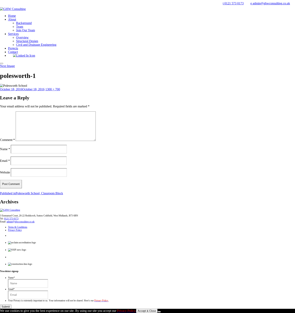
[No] (159, 311)
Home (12, 15)
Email (5, 160)
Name (5, 149)
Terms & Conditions (17, 227)
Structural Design (27, 41)
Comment (7, 140)
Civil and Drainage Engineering (36, 44)
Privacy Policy (15, 230)
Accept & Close (147, 310)
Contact (13, 52)
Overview (22, 37)
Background (24, 23)
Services (13, 34)
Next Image (7, 66)
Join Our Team (25, 30)
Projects (13, 48)
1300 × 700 (52, 89)
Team (19, 26)
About (12, 19)
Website (5, 172)
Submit (6, 306)
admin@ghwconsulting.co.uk (21, 221)
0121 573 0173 (11, 218)
